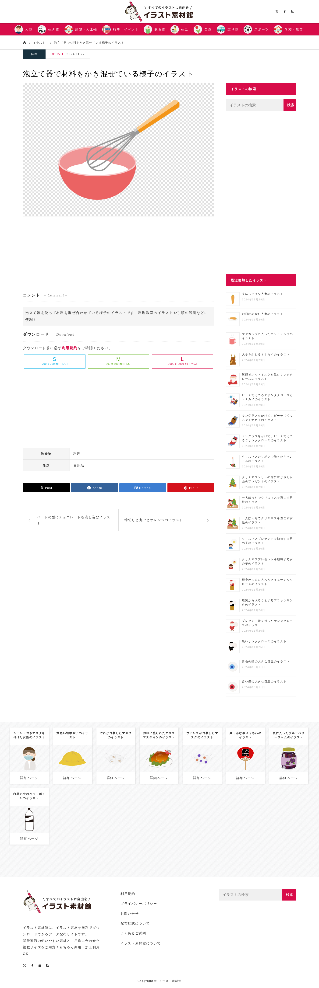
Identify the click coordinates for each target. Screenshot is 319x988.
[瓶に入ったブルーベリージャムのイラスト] (289, 768)
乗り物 (232, 29)
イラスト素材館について (141, 943)
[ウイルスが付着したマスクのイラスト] (202, 768)
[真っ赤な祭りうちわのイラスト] (245, 768)
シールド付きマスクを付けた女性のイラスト (29, 735)
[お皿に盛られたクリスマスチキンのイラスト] (159, 768)
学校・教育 (294, 29)
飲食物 (159, 29)
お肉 (159, 757)
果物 (297, 752)
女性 (38, 750)
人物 (28, 29)
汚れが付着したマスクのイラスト (116, 735)
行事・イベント (126, 29)
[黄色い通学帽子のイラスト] (72, 768)
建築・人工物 (86, 29)
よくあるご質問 (133, 933)
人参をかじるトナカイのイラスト (266, 354)
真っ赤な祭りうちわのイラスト (246, 735)
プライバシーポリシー (139, 903)
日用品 (78, 465)
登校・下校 (72, 757)
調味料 (292, 757)
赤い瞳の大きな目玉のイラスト (264, 681)
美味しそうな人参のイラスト (263, 294)
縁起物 (251, 757)
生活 (184, 29)
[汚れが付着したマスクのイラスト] (115, 768)
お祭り (254, 752)
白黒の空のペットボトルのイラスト (29, 796)
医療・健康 (116, 757)
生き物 (53, 29)
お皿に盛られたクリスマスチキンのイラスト (159, 735)
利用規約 (70, 348)
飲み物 (38, 813)
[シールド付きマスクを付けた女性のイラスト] (29, 770)
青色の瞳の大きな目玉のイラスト (266, 661)
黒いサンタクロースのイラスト (264, 641)
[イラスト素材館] (58, 916)
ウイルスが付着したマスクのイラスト (202, 735)
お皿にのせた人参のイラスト (263, 314)
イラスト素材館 (170, 981)
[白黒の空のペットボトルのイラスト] (29, 829)
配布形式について (135, 923)
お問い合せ (130, 913)
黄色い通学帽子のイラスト (73, 735)
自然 (208, 29)
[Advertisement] (118, 253)
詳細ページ (29, 778)
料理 (34, 54)
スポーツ (261, 29)
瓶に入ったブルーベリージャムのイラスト (289, 735)
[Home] (24, 42)
